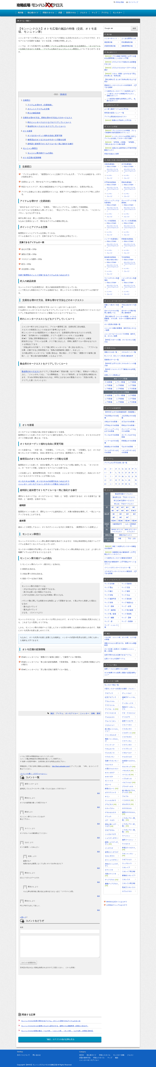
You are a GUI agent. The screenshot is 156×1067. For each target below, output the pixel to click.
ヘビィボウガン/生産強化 (129, 279)
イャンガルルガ (110, 735)
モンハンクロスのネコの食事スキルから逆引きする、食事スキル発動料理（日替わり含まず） (54, 1026)
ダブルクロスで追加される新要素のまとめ (120, 63)
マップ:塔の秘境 (127, 610)
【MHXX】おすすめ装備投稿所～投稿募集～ (120, 412)
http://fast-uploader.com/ (61, 766)
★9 (127, 510)
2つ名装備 (108, 382)
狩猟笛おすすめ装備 (129, 441)
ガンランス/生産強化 (129, 221)
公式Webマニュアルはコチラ (116, 905)
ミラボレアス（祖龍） (128, 831)
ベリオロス (128, 800)
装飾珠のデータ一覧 (111, 360)
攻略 (93, 713)
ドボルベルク (127, 753)
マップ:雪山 (108, 587)
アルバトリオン (110, 721)
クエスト (83, 12)
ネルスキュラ (128, 766)
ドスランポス (127, 745)
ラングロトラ (127, 863)
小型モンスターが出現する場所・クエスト (119, 689)
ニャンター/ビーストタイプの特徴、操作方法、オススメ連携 (119, 335)
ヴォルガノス (110, 753)
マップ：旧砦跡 (127, 621)
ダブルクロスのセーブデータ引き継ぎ (120, 69)
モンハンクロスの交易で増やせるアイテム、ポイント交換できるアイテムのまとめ (50, 1021)
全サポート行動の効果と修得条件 (129, 312)
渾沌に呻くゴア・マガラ (111, 825)
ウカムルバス (110, 749)
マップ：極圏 (109, 617)
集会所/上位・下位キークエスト (124, 497)
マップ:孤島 (126, 591)
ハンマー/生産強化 (111, 239)
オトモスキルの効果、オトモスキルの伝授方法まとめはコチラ (43, 481)
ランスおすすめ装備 (111, 435)
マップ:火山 (126, 595)
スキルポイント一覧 (129, 352)
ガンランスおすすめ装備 (129, 436)
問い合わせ (37, 1055)
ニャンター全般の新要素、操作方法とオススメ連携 (120, 329)
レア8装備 (108, 389)
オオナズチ (109, 777)
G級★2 (120, 521)
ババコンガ (128, 774)
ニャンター (84, 713)
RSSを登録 (120, 2)
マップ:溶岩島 (127, 614)
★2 (117, 507)
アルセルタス (110, 717)
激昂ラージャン (127, 840)
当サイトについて (23, 1055)
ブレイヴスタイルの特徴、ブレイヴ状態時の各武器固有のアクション (120, 131)
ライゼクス (126, 844)
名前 (21, 927)
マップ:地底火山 (127, 602)
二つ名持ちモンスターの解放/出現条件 (118, 558)
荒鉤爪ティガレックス (128, 708)
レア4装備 (132, 382)
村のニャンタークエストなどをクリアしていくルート (49, 122)
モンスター (117, 12)
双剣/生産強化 (127, 182)
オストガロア (110, 773)
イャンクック (110, 745)
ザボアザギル (110, 830)
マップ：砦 (108, 621)
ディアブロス (111, 880)
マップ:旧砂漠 (127, 584)
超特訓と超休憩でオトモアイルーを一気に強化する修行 (50, 144)
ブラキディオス (127, 786)
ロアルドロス (127, 891)
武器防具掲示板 (110, 46)
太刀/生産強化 (127, 164)
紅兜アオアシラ (110, 697)
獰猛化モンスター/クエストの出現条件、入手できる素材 (120, 86)
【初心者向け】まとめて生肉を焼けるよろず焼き (120, 80)
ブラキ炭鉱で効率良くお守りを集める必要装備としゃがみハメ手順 (120, 57)
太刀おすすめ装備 (128, 421)
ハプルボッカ (127, 778)
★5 (133, 507)
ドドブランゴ (127, 749)
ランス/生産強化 (110, 221)
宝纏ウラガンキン (111, 761)
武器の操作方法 (84, 1058)
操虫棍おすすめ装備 (111, 446)
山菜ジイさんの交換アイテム (114, 659)
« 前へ (22, 917)
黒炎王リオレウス (128, 887)
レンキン (109, 175)
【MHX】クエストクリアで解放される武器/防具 (120, 370)
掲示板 (20, 12)
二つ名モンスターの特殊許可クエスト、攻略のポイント (121, 95)
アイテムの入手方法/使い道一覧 (115, 463)
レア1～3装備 (120, 382)
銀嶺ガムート (111, 788)
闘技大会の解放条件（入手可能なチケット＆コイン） (120, 563)
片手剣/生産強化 (110, 182)
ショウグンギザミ (111, 838)
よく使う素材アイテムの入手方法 (116, 109)
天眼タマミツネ (110, 875)
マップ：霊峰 (126, 617)
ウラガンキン (110, 757)
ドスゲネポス (127, 737)
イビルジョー (110, 725)
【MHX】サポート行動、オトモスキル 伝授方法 (120, 341)
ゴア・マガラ (110, 820)
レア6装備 (120, 385)
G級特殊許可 (117, 524)
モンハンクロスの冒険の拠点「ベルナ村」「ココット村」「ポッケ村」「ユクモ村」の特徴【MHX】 (57, 1031)
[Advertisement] (59, 73)
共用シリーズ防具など (112, 375)
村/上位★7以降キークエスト (124, 500)
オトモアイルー (71, 713)
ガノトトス (109, 781)
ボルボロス (128, 804)
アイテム (105, 12)
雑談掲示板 (108, 42)
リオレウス (126, 879)
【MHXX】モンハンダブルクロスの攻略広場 (41, 1065)
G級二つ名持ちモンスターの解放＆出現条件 (120, 547)
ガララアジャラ (110, 792)
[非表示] (63, 94)
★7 (117, 510)
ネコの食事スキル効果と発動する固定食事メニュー (120, 674)
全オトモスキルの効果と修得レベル (111, 312)
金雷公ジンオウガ (111, 852)
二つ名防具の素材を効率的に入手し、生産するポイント (121, 100)
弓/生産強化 (126, 257)
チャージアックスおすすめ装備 (129, 430)
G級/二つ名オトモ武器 (111, 306)
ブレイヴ (109, 178)
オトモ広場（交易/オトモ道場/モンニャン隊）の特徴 (119, 650)
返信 (98, 793)
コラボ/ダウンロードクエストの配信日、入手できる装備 (120, 572)
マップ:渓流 (126, 587)
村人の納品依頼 (34, 113)
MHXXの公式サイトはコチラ (116, 902)
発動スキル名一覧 (110, 352)
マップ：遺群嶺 (110, 610)
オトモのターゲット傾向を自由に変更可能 (45, 136)
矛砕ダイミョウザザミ (111, 865)
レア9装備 (120, 389)
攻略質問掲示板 (127, 46)
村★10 (133, 510)
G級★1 (113, 521)
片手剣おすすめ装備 (111, 425)
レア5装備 (108, 385)
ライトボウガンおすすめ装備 (111, 451)
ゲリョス (108, 816)
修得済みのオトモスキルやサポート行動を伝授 (47, 140)
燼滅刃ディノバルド (128, 698)
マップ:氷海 (108, 602)
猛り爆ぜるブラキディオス (128, 791)
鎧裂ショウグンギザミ (111, 843)
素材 (98, 713)
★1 (112, 507)
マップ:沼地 (108, 595)
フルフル (125, 796)
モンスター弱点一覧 (111, 685)
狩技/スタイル (48, 12)
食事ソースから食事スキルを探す (116, 669)
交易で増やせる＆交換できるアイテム (118, 655)
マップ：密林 (109, 606)
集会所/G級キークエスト (124, 494)
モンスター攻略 (118, 1055)
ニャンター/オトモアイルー (89, 1060)
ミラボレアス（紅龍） (128, 825)
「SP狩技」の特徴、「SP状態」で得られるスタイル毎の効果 (119, 143)
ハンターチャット (110, 38)
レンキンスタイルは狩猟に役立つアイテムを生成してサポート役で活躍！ (120, 137)
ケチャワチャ (110, 808)
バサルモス (128, 770)
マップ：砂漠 (126, 606)
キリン (107, 796)
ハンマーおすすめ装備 (111, 442)
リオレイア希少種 (128, 871)
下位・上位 (132, 538)
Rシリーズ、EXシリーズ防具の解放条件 (118, 356)
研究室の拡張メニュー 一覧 (114, 113)
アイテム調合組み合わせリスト (115, 116)
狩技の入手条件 (111, 166)
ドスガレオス (127, 729)
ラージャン (126, 836)
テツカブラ (126, 717)
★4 (127, 507)
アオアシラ (109, 693)
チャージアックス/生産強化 (129, 201)
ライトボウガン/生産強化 (111, 279)
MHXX (81, 1055)
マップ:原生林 (127, 599)
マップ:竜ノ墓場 (110, 614)
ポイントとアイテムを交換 (38, 109)
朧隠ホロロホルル (128, 813)
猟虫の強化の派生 (112, 259)
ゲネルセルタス (110, 812)
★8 (122, 510)
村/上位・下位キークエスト (124, 504)
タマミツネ (109, 870)
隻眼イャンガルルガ (111, 740)
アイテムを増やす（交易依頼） (40, 105)
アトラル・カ (111, 709)
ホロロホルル (127, 808)
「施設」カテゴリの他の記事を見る (59, 1039)
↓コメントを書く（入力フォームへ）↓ (33, 774)
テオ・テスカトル (128, 713)
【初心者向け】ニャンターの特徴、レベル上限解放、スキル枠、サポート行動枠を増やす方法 (120, 318)
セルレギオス (110, 856)
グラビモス (110, 804)
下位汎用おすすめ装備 (111, 417)
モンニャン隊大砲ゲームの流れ (40, 153)
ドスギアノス (128, 733)
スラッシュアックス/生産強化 (111, 201)
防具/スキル (71, 12)
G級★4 (134, 521)
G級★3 (127, 521)
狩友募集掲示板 (127, 42)
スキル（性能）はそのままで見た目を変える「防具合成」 (120, 75)
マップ (94, 12)
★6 (112, 510)
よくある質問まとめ (129, 38)
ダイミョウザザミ (111, 860)
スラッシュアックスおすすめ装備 (111, 430)
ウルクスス (109, 765)
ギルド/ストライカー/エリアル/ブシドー (112, 171)
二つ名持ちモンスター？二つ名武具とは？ (119, 91)
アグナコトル (110, 705)
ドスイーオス (127, 725)
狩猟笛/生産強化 (127, 239)
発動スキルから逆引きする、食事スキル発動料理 (120, 644)
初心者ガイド (33, 12)
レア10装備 (132, 389)
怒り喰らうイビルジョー (111, 730)
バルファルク (128, 782)
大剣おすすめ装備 (110, 421)
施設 (52, 713)
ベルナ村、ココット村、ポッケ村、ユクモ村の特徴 (120, 638)
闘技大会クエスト (125, 535)
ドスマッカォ (127, 741)
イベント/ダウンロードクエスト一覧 (117, 567)
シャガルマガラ (110, 834)
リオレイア (126, 867)
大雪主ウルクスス (111, 769)
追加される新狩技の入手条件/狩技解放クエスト (120, 149)
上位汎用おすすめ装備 (129, 417)
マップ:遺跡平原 (110, 599)
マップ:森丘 (108, 591)
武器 (60, 12)
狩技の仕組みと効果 (111, 154)
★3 (122, 507)
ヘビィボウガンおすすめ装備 (129, 451)
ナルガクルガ (127, 757)
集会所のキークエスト (31, 371)
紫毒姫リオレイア (128, 875)
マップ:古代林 (109, 584)
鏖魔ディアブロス (111, 885)
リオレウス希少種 (128, 883)
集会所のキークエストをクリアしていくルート (47, 126)
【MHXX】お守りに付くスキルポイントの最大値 (120, 364)
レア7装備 (132, 385)
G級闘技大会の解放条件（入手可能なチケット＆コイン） (120, 553)
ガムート (108, 784)
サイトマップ (133, 2)
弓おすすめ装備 (127, 446)
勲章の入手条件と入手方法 (117, 120)
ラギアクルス (127, 859)
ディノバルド (127, 693)
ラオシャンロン (127, 854)
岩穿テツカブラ (127, 721)
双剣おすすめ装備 (128, 425)
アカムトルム (110, 701)
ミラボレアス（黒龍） (128, 819)
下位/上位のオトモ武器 (129, 306)
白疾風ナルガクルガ (128, 762)
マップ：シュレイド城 (111, 626)
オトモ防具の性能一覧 (112, 324)
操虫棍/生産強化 (110, 257)
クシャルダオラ (110, 800)
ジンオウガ (109, 848)
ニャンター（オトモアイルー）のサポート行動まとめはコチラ (43, 484)
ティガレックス (127, 703)
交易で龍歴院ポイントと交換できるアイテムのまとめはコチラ (43, 275)
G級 (119, 538)
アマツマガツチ (110, 713)
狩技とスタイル (104, 1055)
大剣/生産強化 (109, 164)
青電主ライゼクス (128, 849)
